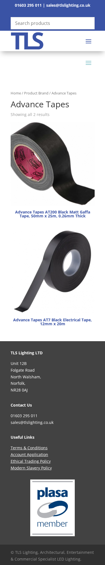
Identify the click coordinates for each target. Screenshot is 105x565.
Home (16, 93)
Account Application (29, 454)
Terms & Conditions (29, 447)
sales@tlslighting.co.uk (68, 5)
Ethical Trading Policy (31, 461)
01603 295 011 (28, 5)
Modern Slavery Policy (31, 468)
